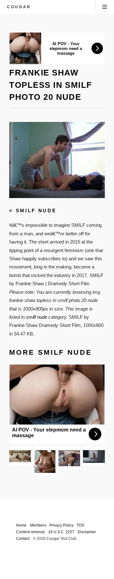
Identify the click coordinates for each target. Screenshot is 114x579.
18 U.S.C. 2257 (61, 532)
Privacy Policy (61, 525)
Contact (22, 538)
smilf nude (36, 210)
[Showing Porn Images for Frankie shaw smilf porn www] (69, 458)
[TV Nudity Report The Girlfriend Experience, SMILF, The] (93, 456)
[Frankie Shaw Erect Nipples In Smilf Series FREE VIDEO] (44, 461)
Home (21, 525)
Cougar (19, 7)
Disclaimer (87, 532)
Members (38, 525)
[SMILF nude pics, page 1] (20, 456)
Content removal (30, 532)
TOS (80, 525)
